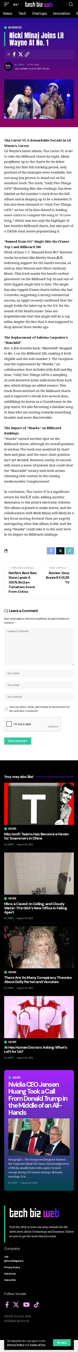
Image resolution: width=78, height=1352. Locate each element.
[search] (71, 4)
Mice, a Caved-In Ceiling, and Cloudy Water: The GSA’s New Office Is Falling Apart (35, 908)
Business (15, 27)
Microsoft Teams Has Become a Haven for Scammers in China (36, 836)
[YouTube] (26, 1305)
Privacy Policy (15, 1344)
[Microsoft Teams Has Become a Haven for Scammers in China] (39, 804)
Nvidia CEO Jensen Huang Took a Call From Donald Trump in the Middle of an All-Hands (37, 1098)
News (16, 1077)
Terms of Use (37, 1344)
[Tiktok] (36, 1305)
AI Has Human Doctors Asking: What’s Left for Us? (35, 1049)
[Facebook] (7, 1305)
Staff (21, 64)
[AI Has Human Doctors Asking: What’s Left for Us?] (39, 1017)
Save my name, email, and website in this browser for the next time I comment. (39, 708)
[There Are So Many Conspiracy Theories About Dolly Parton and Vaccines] (39, 947)
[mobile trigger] (7, 4)
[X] (16, 1305)
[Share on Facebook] (14, 54)
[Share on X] (21, 54)
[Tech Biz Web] (39, 4)
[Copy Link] (27, 54)
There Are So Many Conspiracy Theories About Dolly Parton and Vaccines (38, 979)
